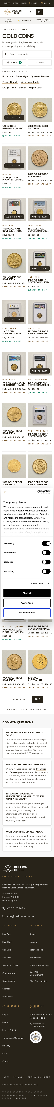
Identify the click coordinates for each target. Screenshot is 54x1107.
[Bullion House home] (15, 869)
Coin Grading (8, 981)
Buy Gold (6, 934)
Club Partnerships (38, 981)
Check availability (39, 136)
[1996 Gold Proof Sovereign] (14, 662)
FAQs (4, 1053)
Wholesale (7, 996)
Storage (6, 988)
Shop (5, 29)
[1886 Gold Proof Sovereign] (14, 415)
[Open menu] (47, 12)
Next (37, 699)
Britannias (41, 768)
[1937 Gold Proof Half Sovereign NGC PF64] (40, 312)
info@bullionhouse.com (21, 916)
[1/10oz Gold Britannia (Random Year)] (14, 110)
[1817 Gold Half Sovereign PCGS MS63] (40, 209)
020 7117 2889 (16, 908)
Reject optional (27, 612)
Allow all (27, 593)
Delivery (6, 1045)
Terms (6, 1077)
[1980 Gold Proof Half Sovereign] (40, 466)
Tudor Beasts (10, 82)
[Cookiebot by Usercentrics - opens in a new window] (38, 492)
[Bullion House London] (13, 12)
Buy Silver (7, 942)
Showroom (35, 957)
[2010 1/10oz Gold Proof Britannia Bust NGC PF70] (14, 158)
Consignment (9, 973)
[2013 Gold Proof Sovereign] (40, 158)
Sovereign (22, 76)
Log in (5, 1014)
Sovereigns (16, 772)
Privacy (19, 1077)
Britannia (7, 76)
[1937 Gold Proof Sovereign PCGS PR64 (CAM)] (40, 415)
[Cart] (39, 12)
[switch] (46, 552)
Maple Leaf (35, 87)
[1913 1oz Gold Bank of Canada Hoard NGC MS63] (14, 363)
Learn (5, 1022)
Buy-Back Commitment (36, 973)
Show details (38, 583)
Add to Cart (14, 117)
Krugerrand (9, 87)
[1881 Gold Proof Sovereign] (14, 261)
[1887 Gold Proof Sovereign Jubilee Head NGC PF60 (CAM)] (40, 363)
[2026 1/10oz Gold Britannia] (40, 110)
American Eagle (30, 82)
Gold (14, 29)
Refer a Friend (36, 949)
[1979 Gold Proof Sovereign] (14, 466)
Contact (6, 1061)
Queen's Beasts (40, 76)
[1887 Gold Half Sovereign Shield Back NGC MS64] (40, 261)
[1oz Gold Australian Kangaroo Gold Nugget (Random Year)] (40, 662)
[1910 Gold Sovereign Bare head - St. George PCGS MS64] (14, 312)
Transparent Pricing (39, 965)
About (33, 934)
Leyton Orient (9, 1030)
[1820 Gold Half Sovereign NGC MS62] (14, 209)
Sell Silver (7, 957)
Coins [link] (23, 29)
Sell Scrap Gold (10, 965)
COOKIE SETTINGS (39, 1077)
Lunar (22, 87)
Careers (33, 942)
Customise (27, 603)
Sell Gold (6, 949)
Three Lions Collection (13, 1038)
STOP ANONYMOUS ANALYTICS (20, 1085)
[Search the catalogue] (31, 12)
